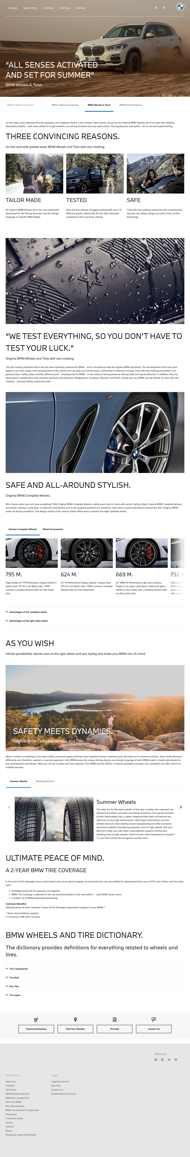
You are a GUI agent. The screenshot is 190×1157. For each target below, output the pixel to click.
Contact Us (57, 1089)
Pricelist (10, 1085)
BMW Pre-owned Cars (17, 1097)
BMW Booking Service (17, 1093)
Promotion (11, 1114)
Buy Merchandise (15, 1106)
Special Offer (30, 7)
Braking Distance (45, 781)
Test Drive (48, 7)
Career (9, 1122)
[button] (177, 566)
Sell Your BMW (13, 1101)
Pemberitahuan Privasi (63, 1093)
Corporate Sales (14, 1118)
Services (13, 7)
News (9, 1130)
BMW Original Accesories (65, 104)
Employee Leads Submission (21, 1134)
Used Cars (65, 7)
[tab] (23, 529)
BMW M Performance (130, 104)
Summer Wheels (18, 781)
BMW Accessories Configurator (22, 1110)
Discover (80, 7)
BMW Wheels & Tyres (99, 104)
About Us (11, 1081)
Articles (10, 1126)
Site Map (56, 1085)
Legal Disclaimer (60, 1081)
